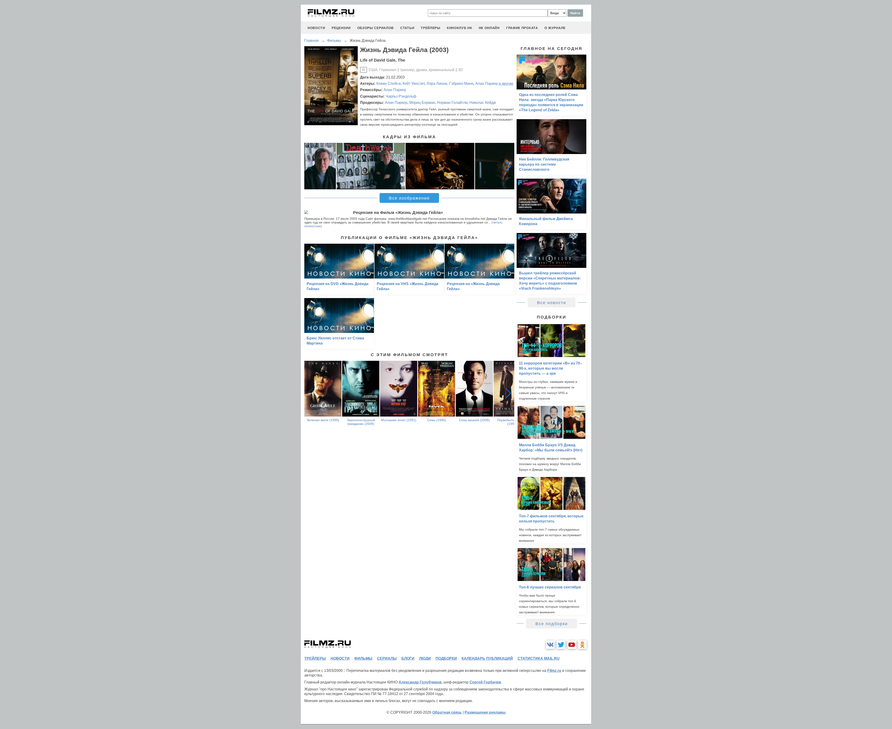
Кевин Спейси (388, 83)
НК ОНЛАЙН (489, 28)
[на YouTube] (571, 644)
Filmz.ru (554, 671)
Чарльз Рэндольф (401, 96)
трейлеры (430, 28)
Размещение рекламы (485, 712)
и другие (506, 83)
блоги (407, 658)
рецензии (341, 28)
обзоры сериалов (375, 28)
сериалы (387, 658)
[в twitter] (561, 644)
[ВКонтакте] (550, 644)
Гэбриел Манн (461, 83)
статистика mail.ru (539, 658)
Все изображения (409, 198)
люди (425, 658)
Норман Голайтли (452, 103)
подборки (446, 658)
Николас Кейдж (482, 103)
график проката (522, 28)
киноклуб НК (459, 28)
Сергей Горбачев (485, 682)
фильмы (363, 658)
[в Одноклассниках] (582, 644)
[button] (508, 166)
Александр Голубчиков (420, 682)
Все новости (551, 302)
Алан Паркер (486, 83)
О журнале (555, 28)
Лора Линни (436, 83)
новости (316, 28)
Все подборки (551, 623)
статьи (407, 28)
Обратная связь (447, 712)
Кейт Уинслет (414, 83)
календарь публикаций (487, 658)
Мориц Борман (422, 103)
